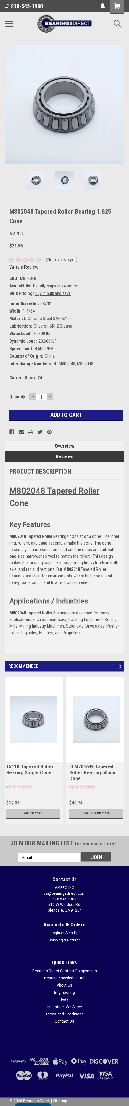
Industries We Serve (64, 1007)
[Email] (21, 431)
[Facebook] (11, 431)
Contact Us (64, 1021)
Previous (9, 104)
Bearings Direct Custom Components (64, 971)
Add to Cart (33, 813)
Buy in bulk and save (53, 293)
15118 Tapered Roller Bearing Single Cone (30, 770)
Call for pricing (96, 813)
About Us (64, 985)
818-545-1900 (27, 6)
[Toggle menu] (9, 23)
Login (55, 933)
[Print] (30, 431)
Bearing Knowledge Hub (64, 978)
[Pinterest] (49, 431)
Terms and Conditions (64, 1014)
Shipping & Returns (65, 940)
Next (119, 104)
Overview (65, 446)
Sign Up (71, 933)
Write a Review (24, 267)
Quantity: (17, 396)
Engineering (64, 992)
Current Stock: (25, 377)
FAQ (64, 1000)
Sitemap (60, 1101)
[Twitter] (40, 431)
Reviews (65, 457)
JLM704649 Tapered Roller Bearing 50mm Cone (92, 773)
